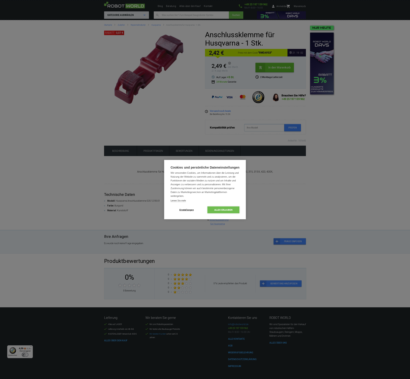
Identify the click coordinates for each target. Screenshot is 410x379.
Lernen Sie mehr (178, 200)
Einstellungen (186, 210)
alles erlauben (223, 210)
